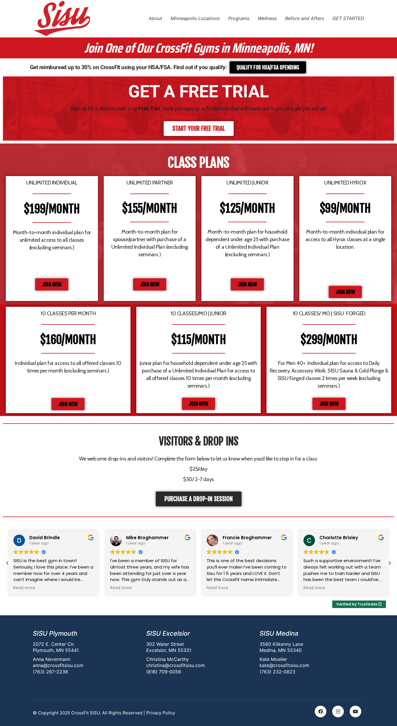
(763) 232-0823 (277, 672)
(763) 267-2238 (50, 672)
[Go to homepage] (62, 18)
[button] (389, 563)
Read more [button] (42, 588)
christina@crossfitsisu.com (175, 665)
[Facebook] (320, 711)
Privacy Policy (160, 713)
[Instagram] (338, 711)
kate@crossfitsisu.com (284, 665)
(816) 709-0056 (163, 672)
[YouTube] (355, 711)
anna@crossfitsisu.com (58, 665)
